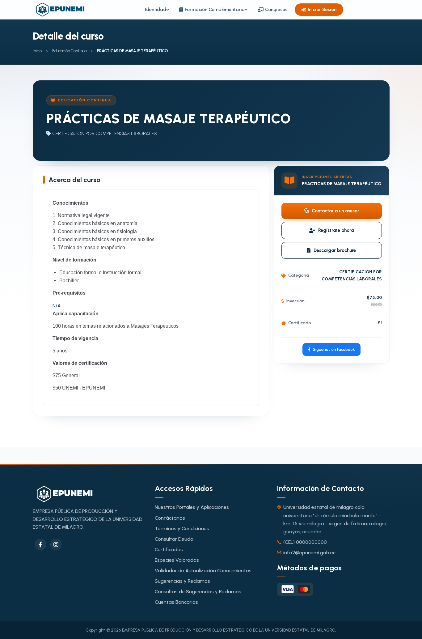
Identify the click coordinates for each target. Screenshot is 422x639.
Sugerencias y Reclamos (182, 581)
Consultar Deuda (174, 539)
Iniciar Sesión (322, 9)
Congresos (276, 9)
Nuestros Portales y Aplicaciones (192, 507)
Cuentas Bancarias (176, 602)
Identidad (155, 9)
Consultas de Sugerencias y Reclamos (198, 591)
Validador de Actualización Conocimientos (203, 570)
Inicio (37, 51)
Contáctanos (170, 518)
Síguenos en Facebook (334, 349)
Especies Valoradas (177, 560)
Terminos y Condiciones (182, 528)
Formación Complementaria (215, 9)
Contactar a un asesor (335, 211)
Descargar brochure (335, 250)
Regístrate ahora (336, 230)
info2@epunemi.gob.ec (309, 553)
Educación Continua (69, 51)
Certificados (169, 549)
